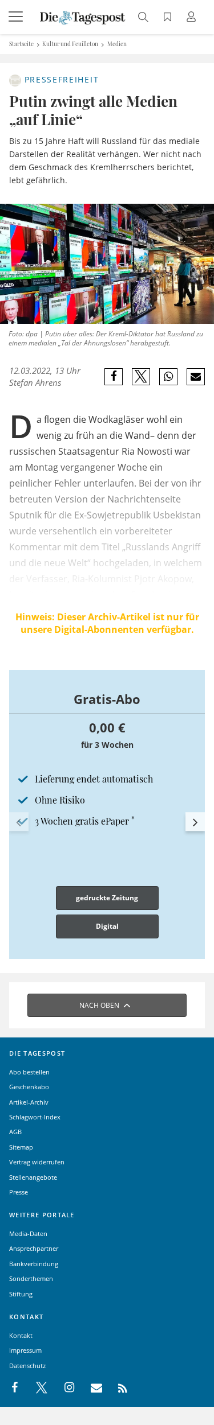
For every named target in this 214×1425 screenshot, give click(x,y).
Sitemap (21, 1147)
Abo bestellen (29, 1072)
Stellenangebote (33, 1177)
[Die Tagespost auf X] (36, 1388)
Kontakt (21, 1335)
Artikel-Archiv (29, 1102)
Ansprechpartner (33, 1248)
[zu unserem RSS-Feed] (116, 1388)
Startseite (21, 44)
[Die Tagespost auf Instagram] (63, 1388)
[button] (19, 821)
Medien (117, 44)
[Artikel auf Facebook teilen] (114, 376)
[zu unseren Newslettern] (90, 1388)
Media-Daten (28, 1233)
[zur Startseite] (83, 16)
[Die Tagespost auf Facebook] (15, 1388)
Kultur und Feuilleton (70, 44)
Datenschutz (27, 1365)
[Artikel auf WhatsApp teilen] (168, 376)
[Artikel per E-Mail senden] (195, 376)
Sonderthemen (31, 1278)
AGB (15, 1131)
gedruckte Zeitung (107, 898)
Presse (18, 1192)
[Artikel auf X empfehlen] (141, 377)
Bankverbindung (33, 1263)
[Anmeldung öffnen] (192, 18)
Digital (107, 926)
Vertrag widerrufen (36, 1162)
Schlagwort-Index (34, 1117)
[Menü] (17, 17)
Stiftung (21, 1294)
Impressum (25, 1350)
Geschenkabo (29, 1086)
